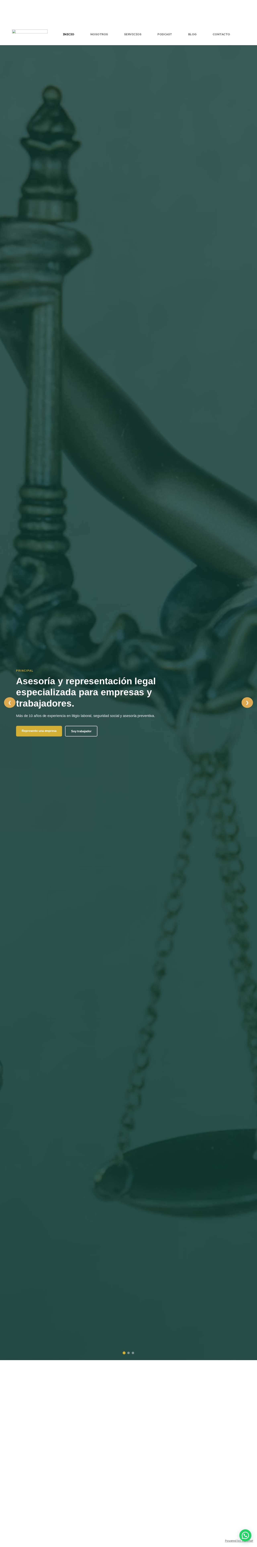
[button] (245, 1535)
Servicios (133, 34)
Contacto (221, 34)
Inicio (68, 34)
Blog (192, 34)
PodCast (164, 34)
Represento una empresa (39, 730)
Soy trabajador (81, 731)
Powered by (239, 1541)
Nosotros (99, 34)
